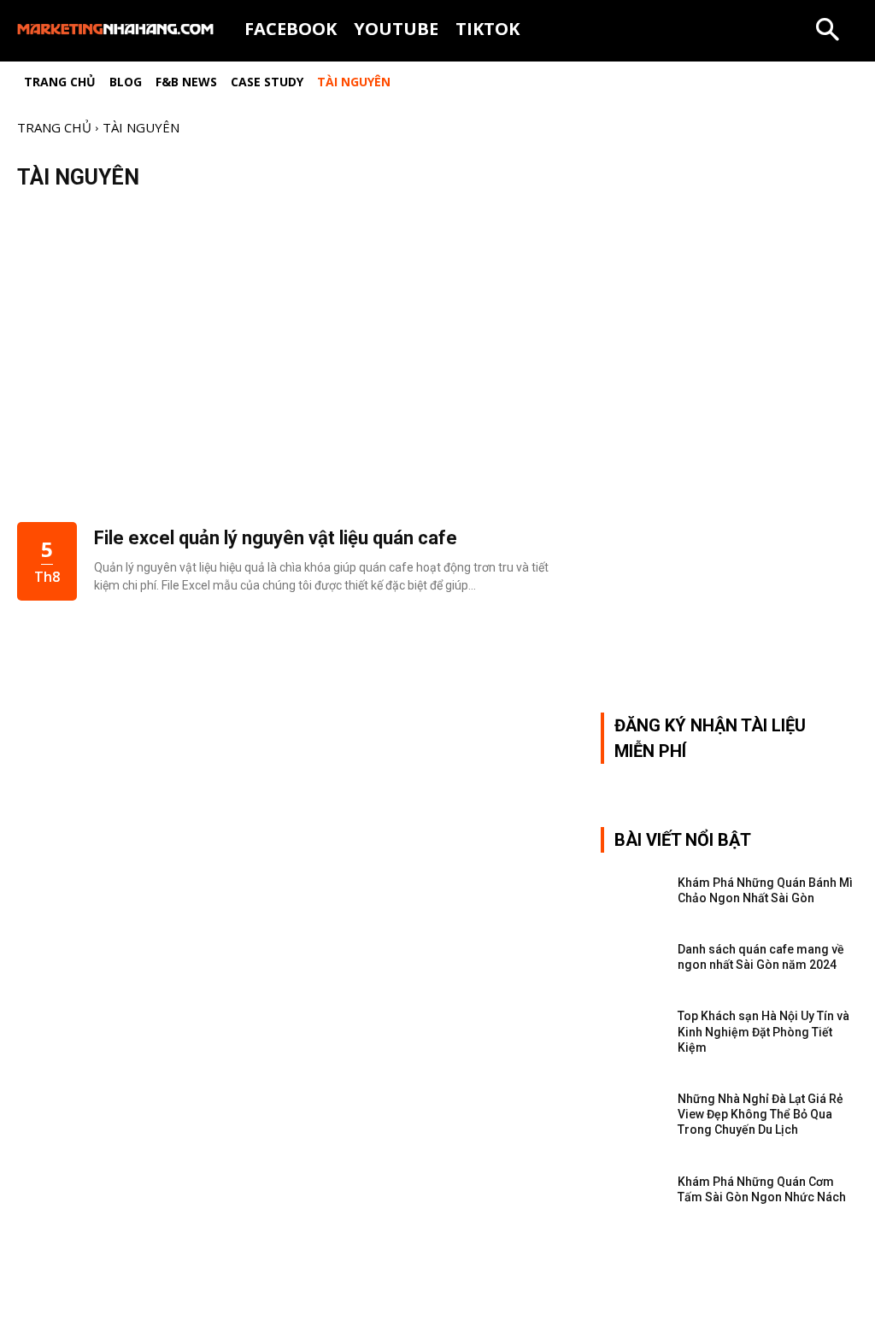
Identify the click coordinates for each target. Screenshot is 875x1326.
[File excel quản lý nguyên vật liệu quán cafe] (292, 364)
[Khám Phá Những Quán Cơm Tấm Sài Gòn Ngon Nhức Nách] (633, 1190)
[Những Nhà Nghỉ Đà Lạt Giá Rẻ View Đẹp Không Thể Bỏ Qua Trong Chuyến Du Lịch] (633, 1107)
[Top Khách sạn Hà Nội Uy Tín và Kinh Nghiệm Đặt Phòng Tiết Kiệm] (633, 1024)
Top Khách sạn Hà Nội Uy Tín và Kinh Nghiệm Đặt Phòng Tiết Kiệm (763, 1031)
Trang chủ (54, 127)
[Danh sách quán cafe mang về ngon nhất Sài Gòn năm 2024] (633, 958)
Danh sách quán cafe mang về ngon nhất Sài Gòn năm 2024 (761, 956)
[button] (827, 31)
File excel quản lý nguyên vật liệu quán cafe (275, 538)
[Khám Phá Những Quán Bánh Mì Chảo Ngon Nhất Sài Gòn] (633, 891)
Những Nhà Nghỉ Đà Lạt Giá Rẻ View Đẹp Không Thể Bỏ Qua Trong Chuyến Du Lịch (760, 1114)
